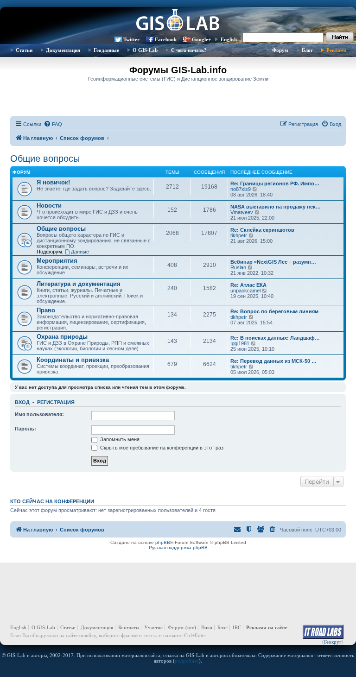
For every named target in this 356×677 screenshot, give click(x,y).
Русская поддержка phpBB (178, 547)
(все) (190, 627)
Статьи (24, 50)
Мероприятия (57, 260)
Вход (22, 402)
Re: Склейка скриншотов (262, 230)
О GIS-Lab (145, 50)
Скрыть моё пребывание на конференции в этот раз (161, 447)
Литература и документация (79, 283)
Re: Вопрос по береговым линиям (274, 311)
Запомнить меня (119, 439)
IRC (237, 627)
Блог (307, 50)
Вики (206, 627)
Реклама (336, 50)
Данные (80, 251)
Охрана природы (62, 336)
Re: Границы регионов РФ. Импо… (274, 183)
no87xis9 (240, 189)
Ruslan (238, 267)
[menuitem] (53, 124)
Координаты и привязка (73, 359)
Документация (63, 50)
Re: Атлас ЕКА (248, 285)
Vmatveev (241, 212)
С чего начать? (189, 50)
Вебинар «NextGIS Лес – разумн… (273, 262)
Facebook (166, 39)
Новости (49, 205)
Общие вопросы (45, 158)
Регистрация (56, 402)
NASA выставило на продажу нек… (275, 206)
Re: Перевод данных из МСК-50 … (273, 361)
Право (46, 310)
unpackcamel (245, 290)
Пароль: (25, 428)
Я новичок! (53, 182)
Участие (153, 627)
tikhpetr (238, 235)
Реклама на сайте (266, 627)
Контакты (128, 627)
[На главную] (178, 20)
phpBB (162, 542)
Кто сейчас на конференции (52, 501)
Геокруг (333, 642)
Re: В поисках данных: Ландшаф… (275, 338)
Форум (280, 50)
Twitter (131, 39)
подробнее (187, 661)
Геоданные (106, 50)
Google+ (201, 39)
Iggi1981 (239, 343)
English (229, 39)
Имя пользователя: (39, 414)
